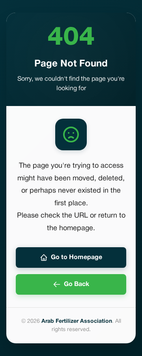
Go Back (76, 284)
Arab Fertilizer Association (76, 321)
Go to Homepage (76, 257)
